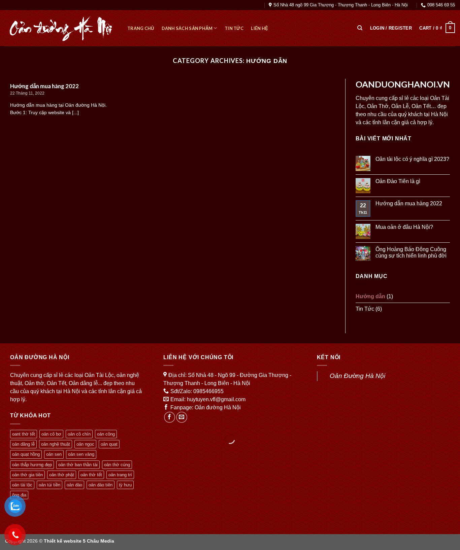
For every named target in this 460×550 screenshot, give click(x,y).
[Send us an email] (181, 417)
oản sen (54, 454)
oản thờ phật (61, 474)
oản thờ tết (91, 474)
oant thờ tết (23, 434)
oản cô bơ (51, 434)
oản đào (74, 484)
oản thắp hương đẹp (32, 464)
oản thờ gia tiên (27, 474)
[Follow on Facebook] (169, 417)
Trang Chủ (140, 28)
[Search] (359, 28)
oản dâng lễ (23, 444)
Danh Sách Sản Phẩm (187, 28)
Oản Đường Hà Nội (357, 375)
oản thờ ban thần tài (78, 464)
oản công (106, 434)
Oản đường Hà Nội (218, 407)
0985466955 (208, 391)
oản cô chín (79, 434)
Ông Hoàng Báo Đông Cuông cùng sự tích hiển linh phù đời (411, 252)
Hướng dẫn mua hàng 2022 (408, 203)
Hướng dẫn (370, 296)
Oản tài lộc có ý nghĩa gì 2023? (412, 159)
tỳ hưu (125, 484)
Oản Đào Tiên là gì (397, 181)
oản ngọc (85, 444)
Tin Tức (234, 28)
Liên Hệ (259, 28)
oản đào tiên (100, 484)
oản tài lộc (22, 484)
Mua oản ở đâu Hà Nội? (404, 227)
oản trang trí (120, 474)
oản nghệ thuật (55, 444)
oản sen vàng (81, 454)
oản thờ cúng (117, 464)
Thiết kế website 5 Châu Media (79, 541)
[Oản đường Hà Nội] (61, 28)
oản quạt (109, 444)
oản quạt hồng (26, 454)
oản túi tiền (49, 484)
